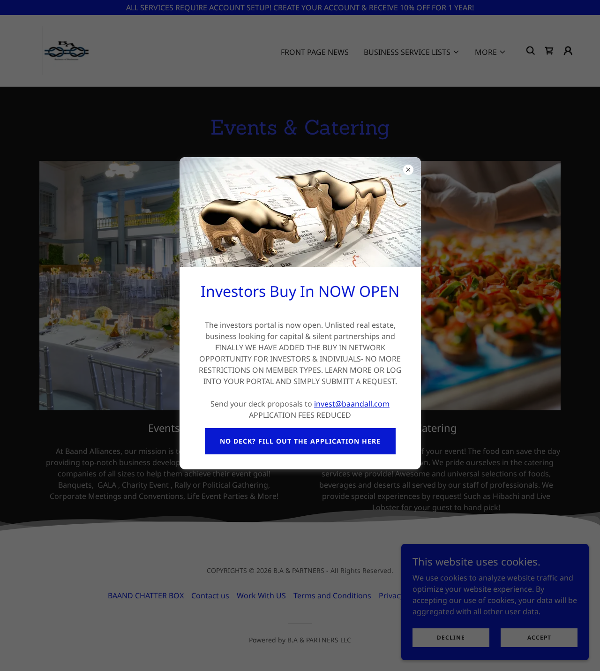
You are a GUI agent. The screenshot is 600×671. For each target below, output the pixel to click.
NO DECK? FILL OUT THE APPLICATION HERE (300, 441)
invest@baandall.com (352, 404)
